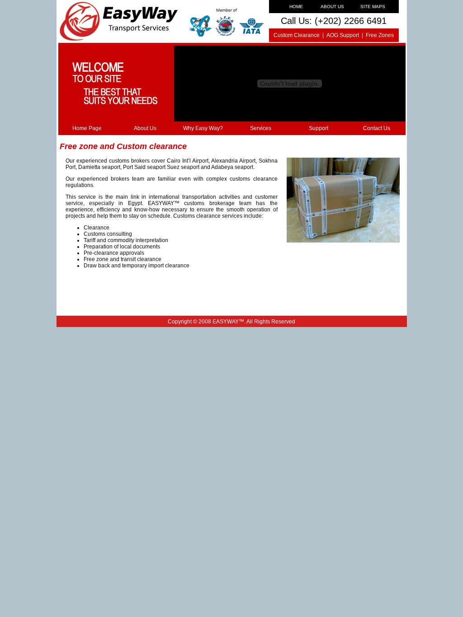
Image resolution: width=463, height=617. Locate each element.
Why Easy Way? (203, 128)
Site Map (371, 6)
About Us (332, 6)
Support (318, 128)
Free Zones (380, 35)
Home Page (87, 128)
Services (260, 128)
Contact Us (376, 128)
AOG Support (342, 35)
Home (296, 6)
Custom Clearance (297, 35)
